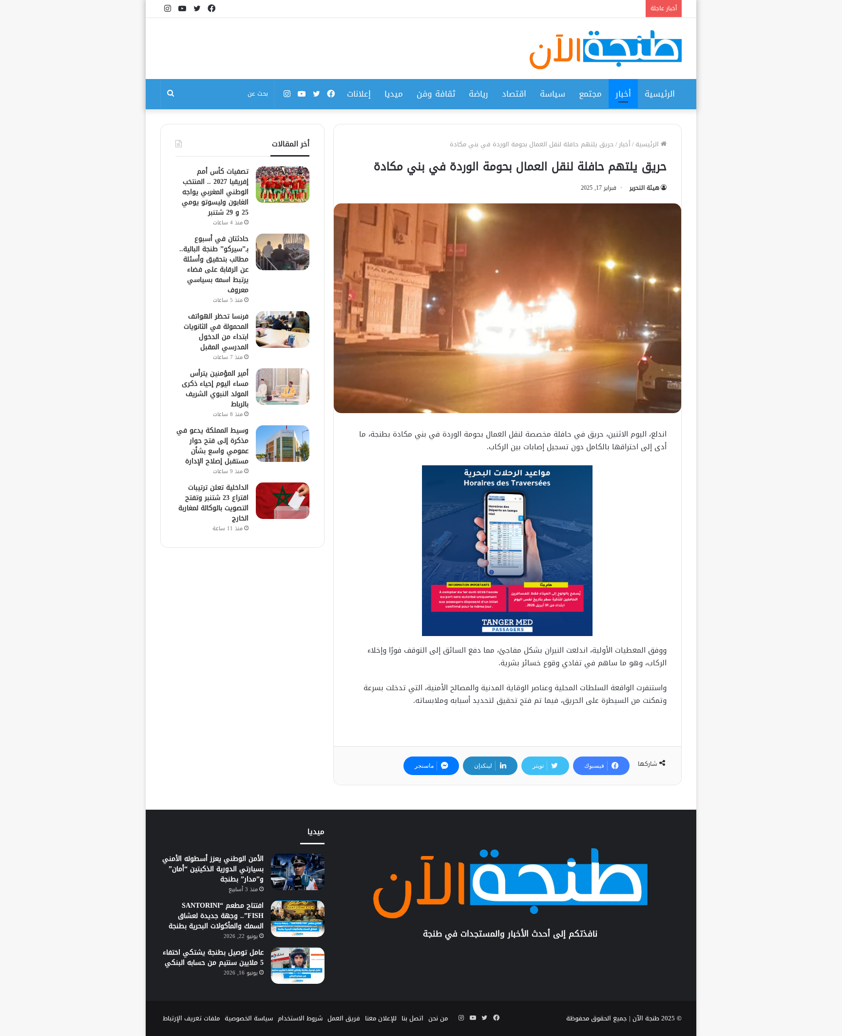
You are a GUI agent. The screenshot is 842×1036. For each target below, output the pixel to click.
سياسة (552, 93)
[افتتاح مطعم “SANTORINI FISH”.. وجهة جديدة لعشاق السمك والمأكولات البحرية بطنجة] (298, 918)
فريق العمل (343, 1018)
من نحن (438, 1018)
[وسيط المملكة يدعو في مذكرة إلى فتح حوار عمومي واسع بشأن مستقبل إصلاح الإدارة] (282, 443)
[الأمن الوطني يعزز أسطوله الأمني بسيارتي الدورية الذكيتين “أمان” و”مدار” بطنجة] (298, 872)
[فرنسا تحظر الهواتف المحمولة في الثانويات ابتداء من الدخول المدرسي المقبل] (282, 329)
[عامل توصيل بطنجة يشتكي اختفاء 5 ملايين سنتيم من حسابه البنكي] (298, 965)
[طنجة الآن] (606, 49)
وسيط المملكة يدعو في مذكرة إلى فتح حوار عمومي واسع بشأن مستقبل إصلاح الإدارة (212, 446)
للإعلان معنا (381, 1018)
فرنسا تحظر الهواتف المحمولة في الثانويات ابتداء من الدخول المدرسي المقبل (216, 332)
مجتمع (590, 93)
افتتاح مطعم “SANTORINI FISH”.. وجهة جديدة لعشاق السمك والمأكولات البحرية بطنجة (216, 916)
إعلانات (359, 93)
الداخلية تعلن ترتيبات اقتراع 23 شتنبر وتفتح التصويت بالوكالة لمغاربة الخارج (213, 503)
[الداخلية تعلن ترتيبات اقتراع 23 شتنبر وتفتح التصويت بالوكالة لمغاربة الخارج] (282, 500)
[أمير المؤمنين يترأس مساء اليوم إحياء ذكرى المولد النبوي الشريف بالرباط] (282, 386)
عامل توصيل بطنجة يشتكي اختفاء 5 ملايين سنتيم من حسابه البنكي (213, 957)
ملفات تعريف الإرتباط (191, 1018)
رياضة (478, 93)
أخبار (623, 93)
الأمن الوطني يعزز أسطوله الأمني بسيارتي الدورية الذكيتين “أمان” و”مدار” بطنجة (213, 869)
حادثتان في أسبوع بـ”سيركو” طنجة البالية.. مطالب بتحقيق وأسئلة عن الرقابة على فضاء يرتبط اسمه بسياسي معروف (214, 264)
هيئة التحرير (644, 187)
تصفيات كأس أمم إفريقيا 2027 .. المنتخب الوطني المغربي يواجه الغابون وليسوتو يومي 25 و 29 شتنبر (215, 192)
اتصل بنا (412, 1018)
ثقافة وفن (436, 93)
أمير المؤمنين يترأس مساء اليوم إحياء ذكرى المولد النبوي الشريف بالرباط (215, 389)
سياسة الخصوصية (249, 1018)
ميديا (393, 93)
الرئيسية (660, 93)
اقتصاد (514, 93)
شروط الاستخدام (300, 1018)
